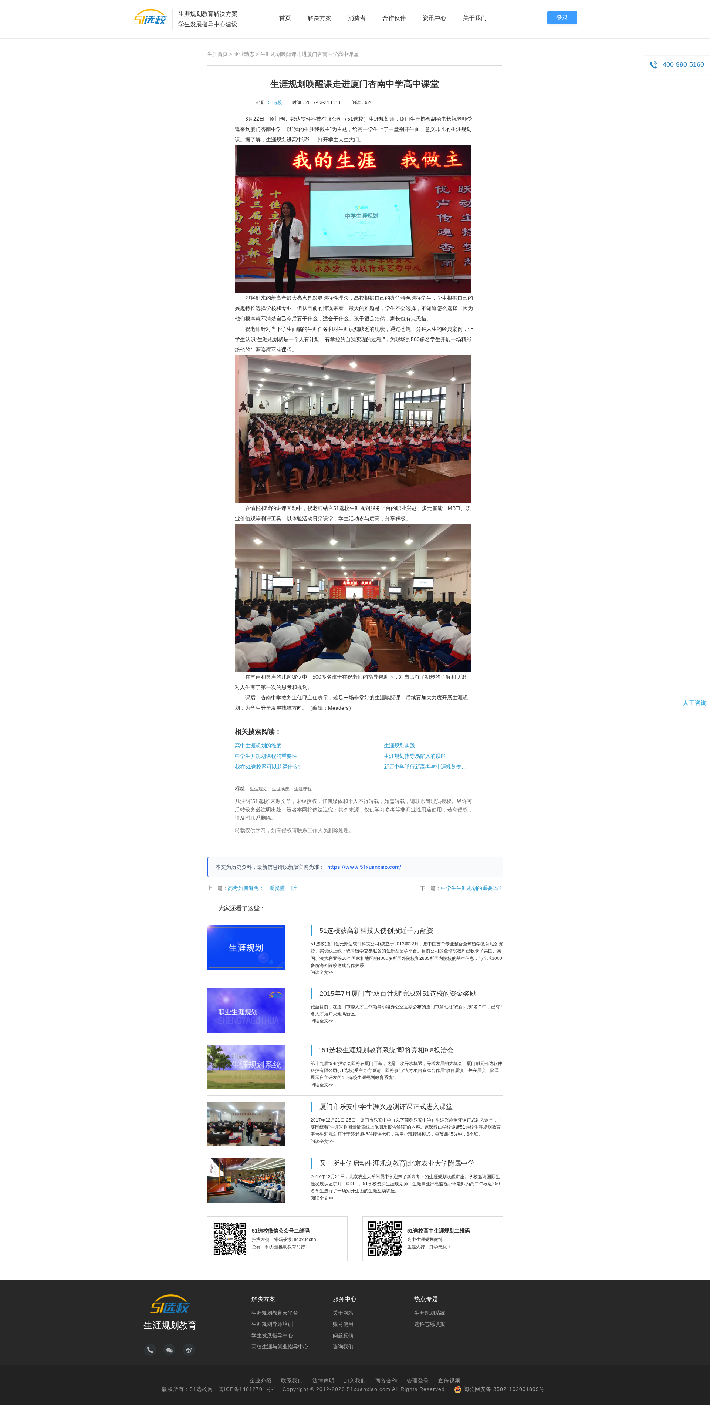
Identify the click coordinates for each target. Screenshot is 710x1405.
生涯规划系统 (429, 1313)
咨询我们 (343, 1346)
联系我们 (292, 1381)
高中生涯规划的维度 (258, 746)
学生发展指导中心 (272, 1335)
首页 (285, 18)
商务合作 (386, 1381)
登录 (562, 17)
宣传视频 (449, 1381)
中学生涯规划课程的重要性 (266, 756)
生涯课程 (303, 788)
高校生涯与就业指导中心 (279, 1346)
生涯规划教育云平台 (274, 1313)
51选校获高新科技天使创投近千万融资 (376, 930)
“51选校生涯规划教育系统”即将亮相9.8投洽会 (387, 1050)
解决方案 (319, 18)
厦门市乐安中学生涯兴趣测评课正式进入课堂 (386, 1106)
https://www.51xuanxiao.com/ (364, 867)
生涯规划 (258, 788)
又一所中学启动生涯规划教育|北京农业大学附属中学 (397, 1163)
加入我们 (355, 1381)
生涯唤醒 (281, 788)
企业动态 (244, 54)
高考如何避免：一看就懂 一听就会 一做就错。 (281, 888)
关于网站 (343, 1313)
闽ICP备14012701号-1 (248, 1389)
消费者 (357, 18)
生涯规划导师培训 (272, 1324)
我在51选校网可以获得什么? (268, 767)
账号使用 (343, 1324)
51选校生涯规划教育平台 (150, 16)
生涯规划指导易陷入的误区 (415, 756)
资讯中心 (434, 18)
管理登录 (418, 1381)
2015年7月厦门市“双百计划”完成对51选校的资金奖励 (398, 993)
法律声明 (323, 1381)
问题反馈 (343, 1335)
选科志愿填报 (429, 1324)
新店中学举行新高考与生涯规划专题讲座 (426, 767)
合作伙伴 (394, 18)
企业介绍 (261, 1381)
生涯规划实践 (399, 746)
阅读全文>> (322, 972)
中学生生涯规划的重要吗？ (472, 888)
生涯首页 (217, 54)
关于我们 (475, 18)
